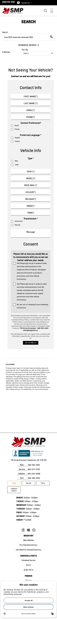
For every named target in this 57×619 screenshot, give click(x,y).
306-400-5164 (34, 478)
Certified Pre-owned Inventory (28, 549)
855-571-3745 (34, 469)
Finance (28, 580)
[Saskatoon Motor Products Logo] (12, 10)
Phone (17, 129)
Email (17, 125)
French (17, 141)
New (16, 161)
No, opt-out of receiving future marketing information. (32, 306)
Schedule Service (28, 560)
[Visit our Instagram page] (33, 530)
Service (28, 483)
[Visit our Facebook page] (23, 530)
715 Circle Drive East (19, 460)
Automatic (19, 221)
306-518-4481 (34, 465)
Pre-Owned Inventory (28, 545)
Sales (14, 483)
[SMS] (18, 2)
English (17, 138)
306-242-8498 (33, 473)
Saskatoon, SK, (33, 460)
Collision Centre (14, 490)
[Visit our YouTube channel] (28, 530)
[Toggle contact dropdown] (31, 2)
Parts (43, 483)
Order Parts (28, 570)
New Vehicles (28, 540)
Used (16, 165)
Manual (17, 225)
